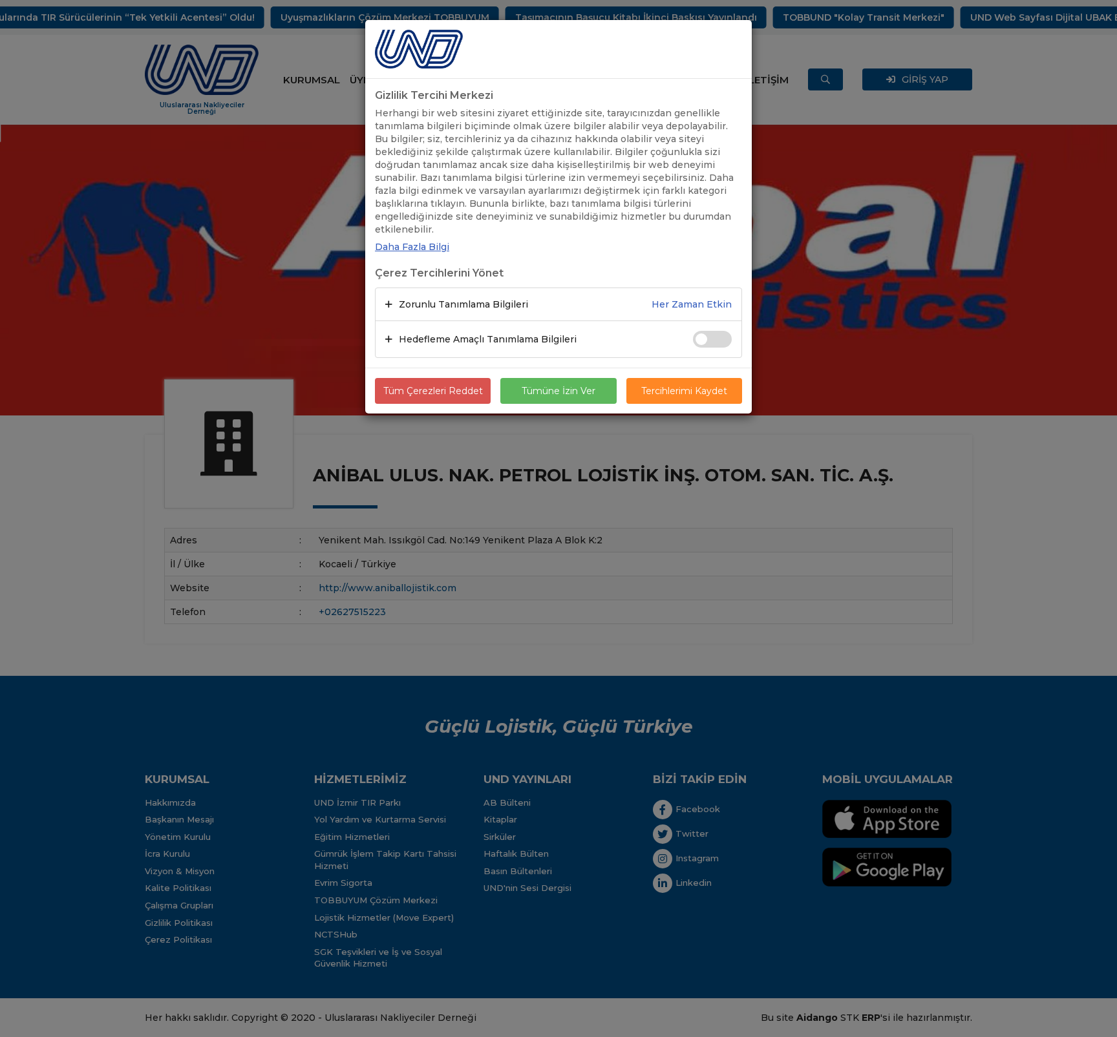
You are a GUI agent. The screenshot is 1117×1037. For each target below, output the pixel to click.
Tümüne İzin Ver (558, 391)
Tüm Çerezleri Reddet (433, 391)
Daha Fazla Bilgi (412, 247)
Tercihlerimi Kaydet (684, 391)
